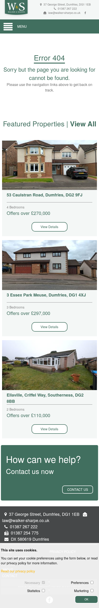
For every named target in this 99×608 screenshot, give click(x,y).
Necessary (32, 582)
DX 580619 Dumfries (29, 539)
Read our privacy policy (18, 571)
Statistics (33, 590)
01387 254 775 (24, 533)
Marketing (81, 590)
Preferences (80, 582)
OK (86, 599)
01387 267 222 (67, 8)
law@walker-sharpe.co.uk (64, 13)
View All (83, 123)
